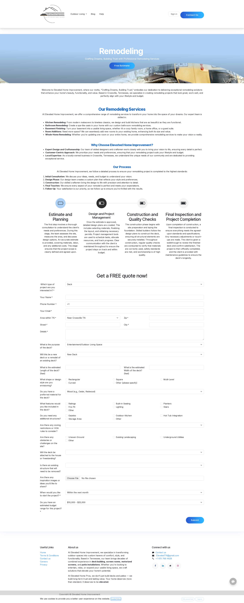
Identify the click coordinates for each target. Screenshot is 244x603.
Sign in (174, 14)
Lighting (119, 407)
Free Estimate (121, 65)
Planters (167, 403)
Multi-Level (168, 379)
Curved (71, 382)
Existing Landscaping (126, 437)
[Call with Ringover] (165, 14)
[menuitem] (78, 14)
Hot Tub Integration (172, 415)
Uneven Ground (76, 437)
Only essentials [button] (187, 599)
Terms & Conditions (49, 555)
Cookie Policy (116, 599)
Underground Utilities (173, 437)
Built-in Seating (123, 403)
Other (71, 410)
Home (43, 552)
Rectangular (74, 379)
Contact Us (192, 15)
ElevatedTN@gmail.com (167, 555)
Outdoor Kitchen (124, 415)
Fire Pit (71, 407)
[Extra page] (170, 566)
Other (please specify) (126, 382)
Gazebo (72, 415)
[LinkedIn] (163, 566)
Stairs (166, 407)
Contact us (45, 558)
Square (119, 379)
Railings (72, 403)
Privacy (43, 564)
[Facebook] (155, 566)
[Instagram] (178, 566)
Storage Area (74, 419)
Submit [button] (195, 520)
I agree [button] (199, 599)
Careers (44, 561)
